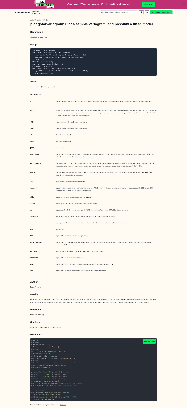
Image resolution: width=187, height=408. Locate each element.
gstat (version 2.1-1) (39, 20)
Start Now (148, 4)
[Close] (184, 4)
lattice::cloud (111, 302)
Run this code (149, 341)
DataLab (63, 405)
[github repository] (147, 12)
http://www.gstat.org (37, 314)
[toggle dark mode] (141, 12)
